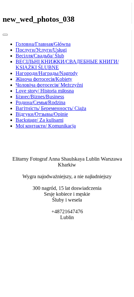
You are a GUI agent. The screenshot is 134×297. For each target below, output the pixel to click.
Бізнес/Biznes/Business (40, 96)
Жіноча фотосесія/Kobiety (44, 79)
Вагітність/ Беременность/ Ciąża (51, 108)
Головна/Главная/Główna (43, 44)
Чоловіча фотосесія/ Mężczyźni (49, 85)
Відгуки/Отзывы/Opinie (42, 114)
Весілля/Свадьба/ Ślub (40, 55)
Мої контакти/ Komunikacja (46, 126)
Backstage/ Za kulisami (39, 120)
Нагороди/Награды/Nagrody (47, 73)
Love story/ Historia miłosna (45, 90)
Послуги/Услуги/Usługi (41, 50)
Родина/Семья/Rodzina (40, 102)
